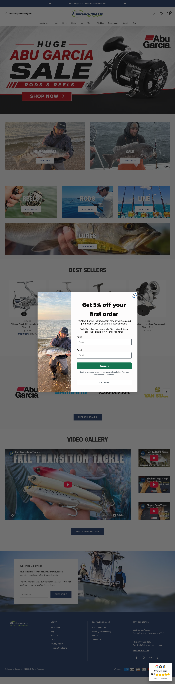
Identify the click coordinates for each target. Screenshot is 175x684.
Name (79, 337)
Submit (104, 366)
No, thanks (104, 382)
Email (79, 350)
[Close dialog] (134, 295)
